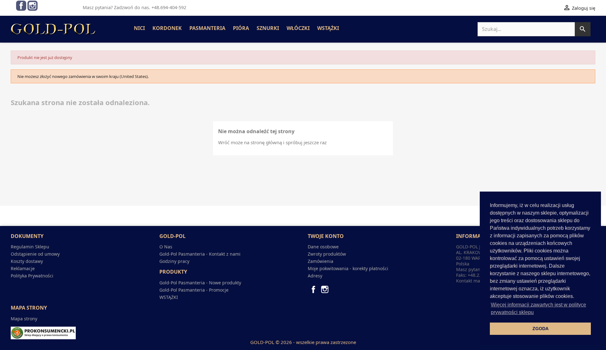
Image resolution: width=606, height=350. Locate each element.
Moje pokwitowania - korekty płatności (348, 268)
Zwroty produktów (327, 254)
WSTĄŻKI (328, 28)
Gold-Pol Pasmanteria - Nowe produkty (200, 283)
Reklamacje (23, 268)
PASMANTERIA (207, 28)
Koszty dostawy (27, 261)
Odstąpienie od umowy (35, 254)
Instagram (32, 6)
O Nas (165, 247)
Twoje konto (326, 236)
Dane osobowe (323, 247)
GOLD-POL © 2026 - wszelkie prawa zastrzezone (303, 342)
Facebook (21, 6)
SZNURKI (268, 28)
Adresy (315, 276)
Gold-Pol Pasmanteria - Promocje (194, 290)
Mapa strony (24, 319)
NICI (139, 28)
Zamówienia (320, 261)
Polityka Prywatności (32, 276)
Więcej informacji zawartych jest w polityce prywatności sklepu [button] (538, 308)
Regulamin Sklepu (30, 247)
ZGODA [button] (540, 328)
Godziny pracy (174, 261)
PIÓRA (241, 28)
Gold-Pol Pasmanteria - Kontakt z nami (200, 254)
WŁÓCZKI (298, 28)
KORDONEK (167, 28)
